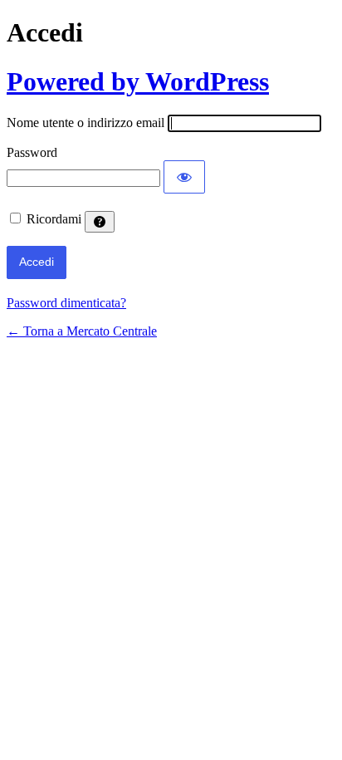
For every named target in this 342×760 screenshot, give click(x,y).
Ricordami (54, 219)
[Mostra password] (184, 177)
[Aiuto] (100, 222)
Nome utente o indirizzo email (85, 122)
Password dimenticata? (66, 303)
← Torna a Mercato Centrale (82, 331)
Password (32, 152)
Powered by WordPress (138, 81)
